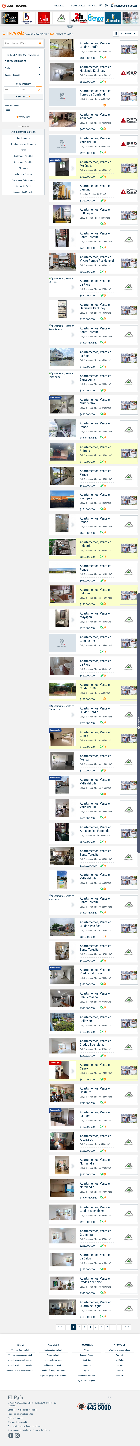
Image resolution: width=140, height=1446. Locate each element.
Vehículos (119, 1360)
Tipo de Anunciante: (11, 105)
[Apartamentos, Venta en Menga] (62, 761)
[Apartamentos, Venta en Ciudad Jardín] (62, 48)
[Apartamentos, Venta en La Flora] (62, 287)
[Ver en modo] (116, 34)
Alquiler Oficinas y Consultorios (53, 1370)
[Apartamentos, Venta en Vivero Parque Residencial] (62, 262)
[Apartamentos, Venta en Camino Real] (62, 643)
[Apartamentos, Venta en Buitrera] (62, 452)
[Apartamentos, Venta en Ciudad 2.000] (62, 689)
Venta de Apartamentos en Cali (20, 1355)
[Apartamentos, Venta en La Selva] (62, 1260)
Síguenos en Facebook (86, 1375)
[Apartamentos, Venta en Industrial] (62, 547)
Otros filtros (22, 97)
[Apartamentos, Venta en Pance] (62, 428)
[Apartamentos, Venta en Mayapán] (62, 618)
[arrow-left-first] (60, 1327)
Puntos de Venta (86, 1355)
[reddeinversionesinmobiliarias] (129, 73)
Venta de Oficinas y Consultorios (20, 1365)
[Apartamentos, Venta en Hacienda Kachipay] (62, 72)
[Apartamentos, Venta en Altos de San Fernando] (62, 832)
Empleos (119, 1365)
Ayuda (86, 1370)
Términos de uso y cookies (18, 1422)
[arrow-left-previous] (67, 1327)
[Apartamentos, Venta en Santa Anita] (62, 382)
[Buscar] (40, 43)
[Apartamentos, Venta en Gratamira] (62, 1236)
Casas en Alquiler (53, 1355)
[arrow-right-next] (119, 1327)
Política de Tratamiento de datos (20, 1414)
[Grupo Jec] (113, 18)
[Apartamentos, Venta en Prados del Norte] (62, 974)
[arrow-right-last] (126, 1327)
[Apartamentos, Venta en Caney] (62, 737)
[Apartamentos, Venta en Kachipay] (62, 499)
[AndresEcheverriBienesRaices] (129, 239)
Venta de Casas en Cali (20, 1350)
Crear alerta (24, 117)
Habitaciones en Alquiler (53, 1365)
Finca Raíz (59, 5)
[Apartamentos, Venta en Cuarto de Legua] (62, 1307)
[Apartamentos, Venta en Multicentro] (62, 404)
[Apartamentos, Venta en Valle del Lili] (62, 144)
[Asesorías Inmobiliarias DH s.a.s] (27, 18)
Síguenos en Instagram (86, 1380)
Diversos (119, 1370)
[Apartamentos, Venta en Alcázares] (62, 1141)
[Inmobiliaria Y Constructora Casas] (96, 18)
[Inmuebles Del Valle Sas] (79, 18)
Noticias (92, 5)
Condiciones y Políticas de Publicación (22, 1410)
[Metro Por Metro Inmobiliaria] (130, 18)
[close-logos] (70, 25)
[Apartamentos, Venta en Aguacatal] (62, 119)
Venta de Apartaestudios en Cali (20, 1360)
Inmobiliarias (78, 5)
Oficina (86, 1350)
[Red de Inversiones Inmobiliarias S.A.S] (61, 18)
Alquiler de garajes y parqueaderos (53, 1375)
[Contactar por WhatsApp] (101, 58)
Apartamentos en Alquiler (53, 1350)
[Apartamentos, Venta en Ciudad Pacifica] (62, 927)
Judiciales (120, 1375)
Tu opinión (138, 721)
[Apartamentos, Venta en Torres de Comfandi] (62, 97)
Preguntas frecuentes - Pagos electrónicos (24, 1426)
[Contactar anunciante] (104, 58)
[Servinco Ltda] (9, 18)
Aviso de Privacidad (15, 1418)
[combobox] (23, 43)
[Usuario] (106, 5)
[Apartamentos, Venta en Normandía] (62, 1165)
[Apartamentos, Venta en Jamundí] (62, 191)
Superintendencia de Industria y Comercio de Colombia (29, 1430)
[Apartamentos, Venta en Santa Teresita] (62, 238)
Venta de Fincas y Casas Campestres (20, 1370)
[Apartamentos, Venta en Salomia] (62, 594)
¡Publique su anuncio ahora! (119, 1350)
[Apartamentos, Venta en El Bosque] (62, 214)
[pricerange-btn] (39, 89)
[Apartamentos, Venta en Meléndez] (62, 167)
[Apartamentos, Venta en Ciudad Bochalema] (62, 1046)
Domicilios (87, 1360)
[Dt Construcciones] (44, 18)
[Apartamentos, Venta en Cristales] (62, 1093)
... (113, 1327)
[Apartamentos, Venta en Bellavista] (62, 1022)
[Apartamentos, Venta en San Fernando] (62, 998)
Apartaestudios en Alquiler (53, 1360)
